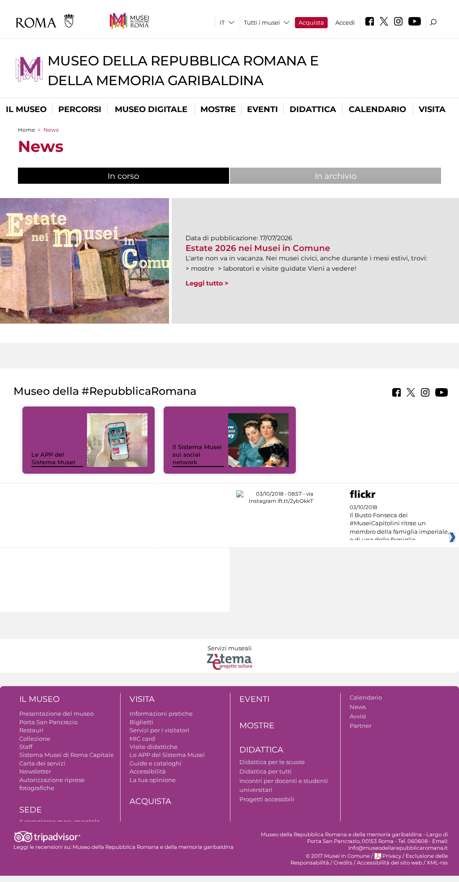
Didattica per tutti (265, 771)
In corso (153, 176)
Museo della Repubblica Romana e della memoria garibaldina (153, 847)
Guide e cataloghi (156, 763)
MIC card (142, 738)
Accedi (345, 22)
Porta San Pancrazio (48, 722)
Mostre (218, 109)
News (358, 706)
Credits (342, 863)
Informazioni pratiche (161, 713)
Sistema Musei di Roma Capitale (66, 754)
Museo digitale (151, 109)
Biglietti (141, 722)
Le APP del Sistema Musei (53, 458)
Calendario (377, 109)
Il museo (26, 109)
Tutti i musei (262, 22)
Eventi (262, 109)
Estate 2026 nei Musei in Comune (258, 248)
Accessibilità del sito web (389, 863)
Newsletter (35, 771)
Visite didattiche (154, 746)
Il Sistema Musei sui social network (197, 454)
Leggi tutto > (207, 283)
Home (26, 129)
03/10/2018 (399, 524)
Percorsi (79, 109)
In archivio (335, 176)
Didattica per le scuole (272, 761)
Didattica (313, 109)
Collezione (34, 738)
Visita (432, 109)
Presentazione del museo (56, 713)
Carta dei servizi (42, 763)
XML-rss (437, 863)
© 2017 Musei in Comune (338, 856)
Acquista (311, 22)
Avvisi (358, 716)
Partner (361, 725)
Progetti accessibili (266, 799)
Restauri (31, 730)
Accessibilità (148, 771)
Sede (30, 810)
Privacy (391, 856)
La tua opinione (153, 779)
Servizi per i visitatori (160, 730)
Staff (25, 746)
